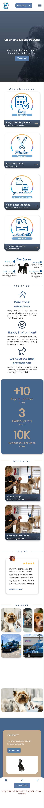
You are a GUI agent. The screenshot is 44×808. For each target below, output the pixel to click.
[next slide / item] (41, 700)
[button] (16, 709)
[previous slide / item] (2, 700)
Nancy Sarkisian (15, 589)
